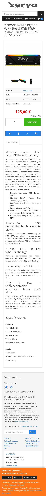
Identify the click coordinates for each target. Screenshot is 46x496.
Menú (8, 18)
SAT (5, 448)
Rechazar (17, 477)
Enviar (32, 432)
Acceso (19, 18)
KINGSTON (27, 90)
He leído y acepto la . (22, 426)
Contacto (31, 18)
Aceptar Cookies (30, 477)
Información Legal (32, 438)
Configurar (7, 477)
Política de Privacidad (21, 421)
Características (12, 142)
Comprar (32, 121)
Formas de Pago (31, 443)
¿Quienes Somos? (31, 446)
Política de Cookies (32, 441)
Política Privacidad (11, 441)
